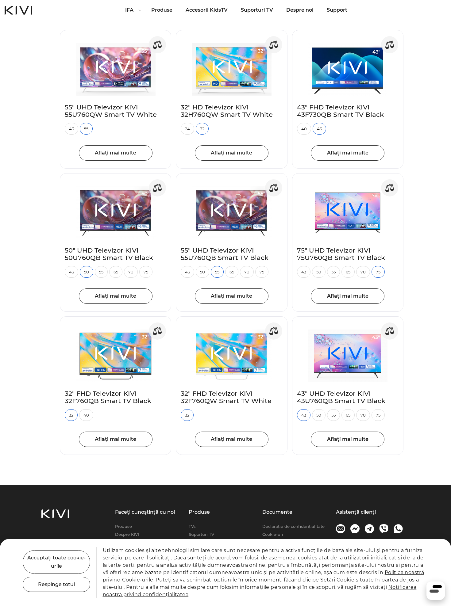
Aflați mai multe (115, 153)
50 (86, 271)
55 (86, 128)
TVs (192, 526)
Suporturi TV (257, 10)
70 (130, 271)
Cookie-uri (272, 534)
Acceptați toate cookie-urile (56, 562)
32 (202, 128)
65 (116, 271)
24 (187, 128)
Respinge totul (56, 584)
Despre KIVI (127, 534)
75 (146, 271)
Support (337, 10)
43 (71, 128)
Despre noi (300, 10)
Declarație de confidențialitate (293, 526)
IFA (129, 10)
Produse (161, 10)
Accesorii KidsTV (207, 10)
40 (304, 128)
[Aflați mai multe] (115, 69)
